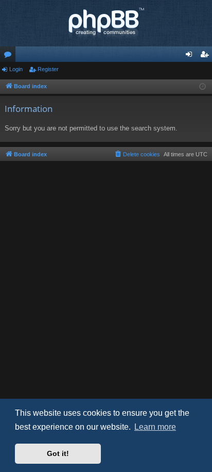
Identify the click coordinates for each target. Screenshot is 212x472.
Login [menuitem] (191, 56)
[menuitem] (137, 154)
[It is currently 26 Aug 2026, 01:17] (202, 87)
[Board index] (106, 23)
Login (16, 69)
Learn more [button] (155, 426)
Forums (9, 56)
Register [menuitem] (206, 56)
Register (48, 69)
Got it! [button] (58, 453)
